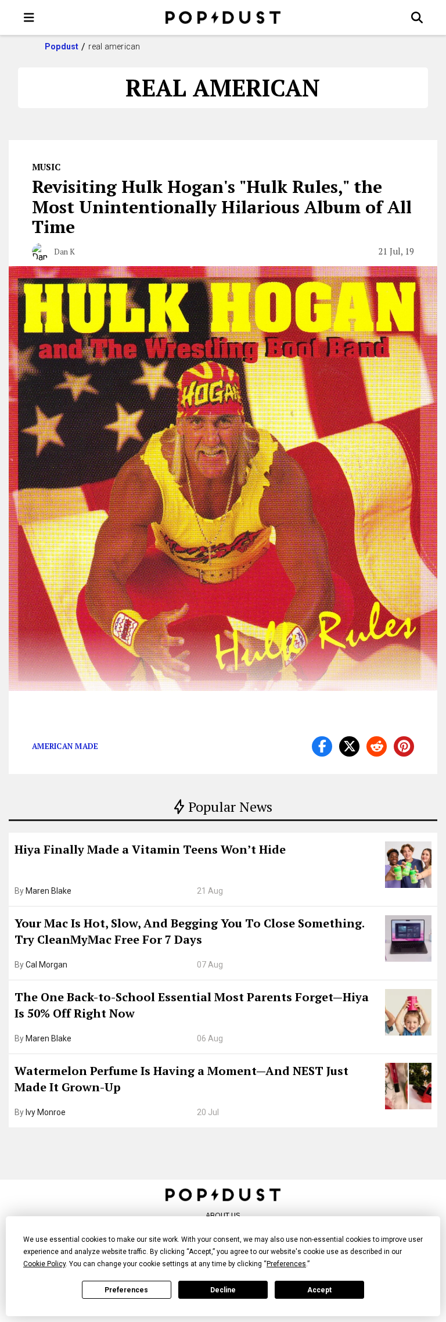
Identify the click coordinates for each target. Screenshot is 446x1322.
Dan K (64, 251)
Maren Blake (48, 890)
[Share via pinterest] (404, 746)
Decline (223, 1290)
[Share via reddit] (376, 746)
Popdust (62, 46)
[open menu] (29, 17)
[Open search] (417, 17)
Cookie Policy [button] (44, 1264)
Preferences (126, 1290)
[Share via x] (349, 746)
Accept (319, 1290)
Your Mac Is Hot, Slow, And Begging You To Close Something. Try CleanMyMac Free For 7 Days (189, 931)
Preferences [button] (286, 1264)
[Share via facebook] (322, 746)
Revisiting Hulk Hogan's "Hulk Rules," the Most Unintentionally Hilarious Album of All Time (222, 206)
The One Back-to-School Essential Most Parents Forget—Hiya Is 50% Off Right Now (192, 1005)
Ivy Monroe (46, 1112)
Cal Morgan (46, 964)
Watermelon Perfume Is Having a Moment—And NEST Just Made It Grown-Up (181, 1079)
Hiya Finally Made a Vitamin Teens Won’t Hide (150, 849)
